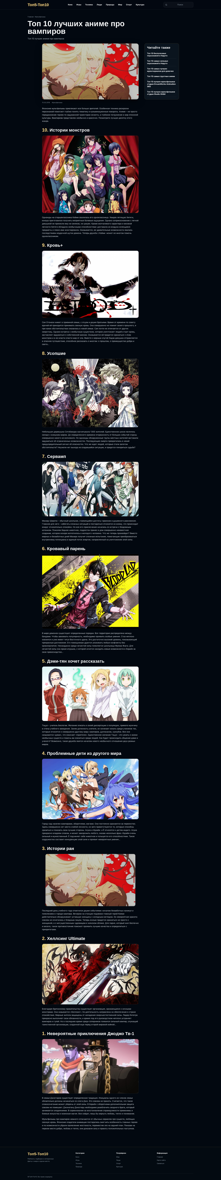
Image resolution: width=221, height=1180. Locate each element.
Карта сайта (161, 1160)
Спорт (129, 4)
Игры (78, 4)
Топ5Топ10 (38, 5)
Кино (70, 4)
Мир (120, 4)
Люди (99, 4)
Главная (30, 17)
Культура (140, 4)
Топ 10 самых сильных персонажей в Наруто (157, 62)
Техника (89, 4)
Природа (110, 4)
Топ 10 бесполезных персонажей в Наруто (157, 54)
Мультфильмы (40, 17)
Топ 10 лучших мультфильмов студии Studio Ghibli (161, 93)
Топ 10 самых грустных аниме (161, 76)
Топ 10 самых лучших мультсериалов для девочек (160, 70)
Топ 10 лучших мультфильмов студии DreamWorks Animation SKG (161, 84)
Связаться (160, 1163)
